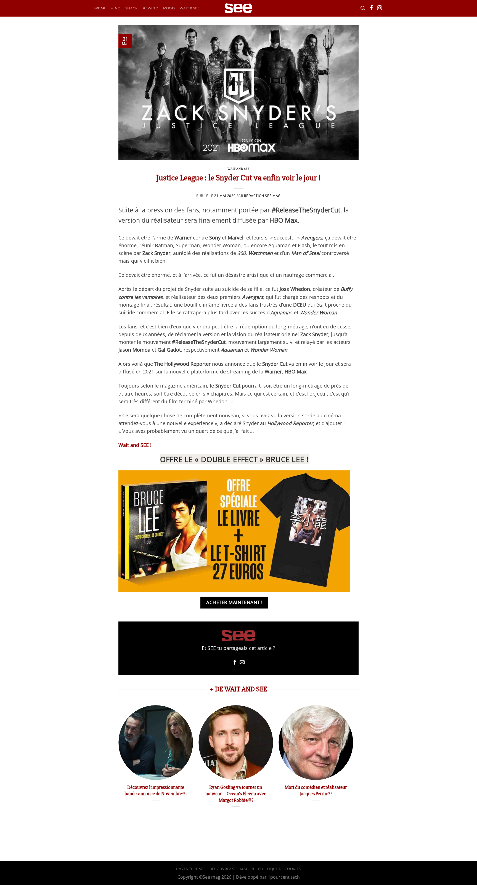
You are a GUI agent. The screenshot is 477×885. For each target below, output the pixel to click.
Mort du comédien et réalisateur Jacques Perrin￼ (316, 790)
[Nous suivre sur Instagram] (379, 8)
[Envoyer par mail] (242, 662)
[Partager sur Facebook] (234, 662)
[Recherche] (363, 8)
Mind (115, 8)
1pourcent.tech (284, 877)
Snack (131, 8)
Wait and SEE (238, 169)
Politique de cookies (279, 868)
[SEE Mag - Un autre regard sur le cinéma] (238, 8)
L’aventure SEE (190, 868)
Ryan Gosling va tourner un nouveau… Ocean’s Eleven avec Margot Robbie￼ (235, 793)
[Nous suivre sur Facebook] (371, 8)
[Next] (353, 762)
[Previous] (119, 762)
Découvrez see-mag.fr (232, 868)
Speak (99, 8)
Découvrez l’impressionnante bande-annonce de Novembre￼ (155, 790)
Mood (169, 8)
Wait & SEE (190, 8)
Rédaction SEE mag (262, 195)
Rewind (150, 8)
